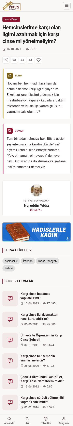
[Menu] (67, 5)
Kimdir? (35, 210)
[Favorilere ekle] (38, 60)
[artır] (30, 60)
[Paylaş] (6, 60)
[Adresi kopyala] (14, 60)
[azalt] (22, 60)
